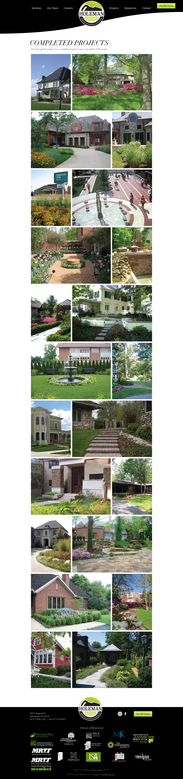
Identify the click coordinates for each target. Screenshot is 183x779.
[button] (36, 8)
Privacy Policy (97, 769)
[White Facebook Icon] (125, 714)
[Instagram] (120, 714)
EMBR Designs (108, 774)
